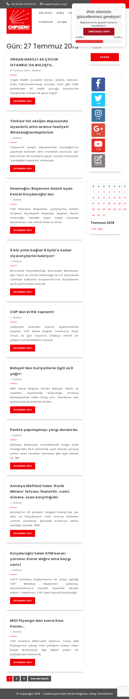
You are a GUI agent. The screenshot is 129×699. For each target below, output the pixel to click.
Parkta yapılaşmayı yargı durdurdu (44, 429)
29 (93, 215)
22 (93, 209)
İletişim (62, 22)
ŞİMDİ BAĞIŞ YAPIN (98, 31)
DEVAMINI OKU (22, 101)
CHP (70, 12)
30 (98, 215)
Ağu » (101, 228)
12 (114, 197)
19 (114, 203)
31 (104, 215)
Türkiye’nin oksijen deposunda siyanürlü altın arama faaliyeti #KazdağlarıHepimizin (39, 127)
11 (109, 197)
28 (124, 209)
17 (104, 203)
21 (125, 203)
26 (114, 209)
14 (125, 197)
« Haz (93, 228)
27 (119, 209)
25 (109, 209)
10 (104, 197)
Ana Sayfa (45, 12)
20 (119, 203)
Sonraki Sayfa (40, 678)
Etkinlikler (46, 22)
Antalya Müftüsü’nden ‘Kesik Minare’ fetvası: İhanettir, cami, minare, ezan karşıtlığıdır (40, 492)
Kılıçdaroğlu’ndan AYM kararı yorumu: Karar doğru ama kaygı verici (40, 559)
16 (99, 203)
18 (109, 203)
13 (120, 197)
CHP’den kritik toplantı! (32, 312)
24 (103, 209)
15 (93, 203)
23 (98, 209)
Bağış (60, 12)
